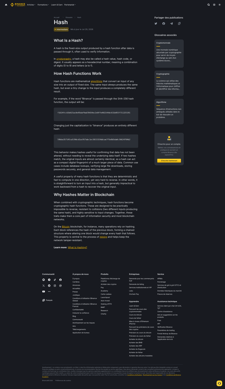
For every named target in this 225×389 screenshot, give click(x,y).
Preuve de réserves (164, 294)
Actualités (76, 288)
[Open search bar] (208, 5)
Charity (103, 314)
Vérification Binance (164, 327)
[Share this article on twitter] (155, 23)
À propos (76, 279)
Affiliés (159, 279)
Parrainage (161, 282)
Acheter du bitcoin (136, 339)
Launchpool (105, 297)
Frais (159, 320)
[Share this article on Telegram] (171, 23)
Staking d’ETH (106, 304)
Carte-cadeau (106, 294)
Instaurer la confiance (81, 313)
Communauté (78, 319)
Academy (104, 291)
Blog (74, 316)
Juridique (76, 295)
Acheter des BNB (135, 342)
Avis (74, 326)
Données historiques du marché (169, 291)
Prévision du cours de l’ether (140, 336)
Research (104, 311)
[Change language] (214, 5)
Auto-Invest (105, 301)
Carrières (76, 282)
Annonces (76, 285)
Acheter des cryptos (108, 284)
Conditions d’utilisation (134, 375)
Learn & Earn (134, 306)
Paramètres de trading (166, 330)
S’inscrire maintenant (169, 161)
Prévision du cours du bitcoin (140, 333)
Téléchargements (79, 329)
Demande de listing (136, 284)
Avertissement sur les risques (84, 323)
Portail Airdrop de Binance (167, 334)
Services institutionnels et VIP (140, 287)
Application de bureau (81, 333)
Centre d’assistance (164, 311)
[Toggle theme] (219, 4)
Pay (102, 287)
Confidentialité (78, 310)
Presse (75, 292)
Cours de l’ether (135, 318)
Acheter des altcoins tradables (140, 356)
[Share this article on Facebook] (163, 23)
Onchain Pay (134, 294)
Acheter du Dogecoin (137, 349)
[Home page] (17, 5)
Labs (131, 291)
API (158, 324)
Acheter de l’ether (136, 352)
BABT (103, 307)
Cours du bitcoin (135, 315)
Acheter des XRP (135, 346)
